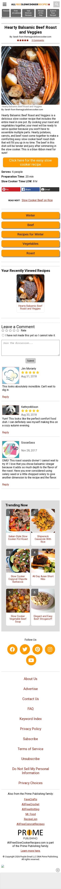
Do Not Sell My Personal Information (30, 771)
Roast (30, 253)
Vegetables (30, 244)
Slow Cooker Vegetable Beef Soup (17, 619)
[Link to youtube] (31, 660)
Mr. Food (30, 814)
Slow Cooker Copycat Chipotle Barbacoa (17, 579)
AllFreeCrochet (30, 804)
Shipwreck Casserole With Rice (43, 539)
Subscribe (30, 739)
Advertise (30, 689)
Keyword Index (30, 719)
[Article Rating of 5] (23, 40)
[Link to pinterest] (37, 649)
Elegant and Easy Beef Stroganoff (43, 617)
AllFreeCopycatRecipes (31, 824)
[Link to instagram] (50, 649)
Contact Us (30, 699)
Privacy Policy (30, 729)
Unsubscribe (30, 759)
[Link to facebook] (12, 649)
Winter (30, 215)
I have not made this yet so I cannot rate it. (30, 335)
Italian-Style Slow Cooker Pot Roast (18, 538)
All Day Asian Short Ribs (43, 578)
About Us (30, 679)
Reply (5, 396)
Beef (30, 225)
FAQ (30, 709)
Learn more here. (30, 850)
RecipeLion (30, 819)
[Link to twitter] (25, 649)
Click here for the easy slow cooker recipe (30, 162)
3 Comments (38, 40)
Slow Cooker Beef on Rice (37, 200)
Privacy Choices (30, 783)
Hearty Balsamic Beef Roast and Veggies (30, 307)
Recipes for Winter (30, 234)
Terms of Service (30, 749)
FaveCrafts (30, 799)
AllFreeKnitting (30, 809)
